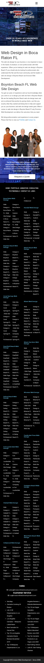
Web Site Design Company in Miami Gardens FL (37, 380)
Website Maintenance (34, 604)
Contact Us (31, 120)
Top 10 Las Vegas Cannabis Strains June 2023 (33, 621)
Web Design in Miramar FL (27, 400)
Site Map (10, 601)
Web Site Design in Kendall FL (27, 223)
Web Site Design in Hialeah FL (6, 519)
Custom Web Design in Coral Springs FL (16, 319)
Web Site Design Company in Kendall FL (36, 235)
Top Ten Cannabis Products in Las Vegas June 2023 (33, 639)
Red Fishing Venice (33, 645)
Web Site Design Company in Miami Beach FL (36, 288)
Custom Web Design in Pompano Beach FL (36, 506)
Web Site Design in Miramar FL (27, 408)
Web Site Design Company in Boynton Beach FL (16, 280)
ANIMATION (24, 188)
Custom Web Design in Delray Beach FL (16, 417)
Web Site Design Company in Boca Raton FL (16, 230)
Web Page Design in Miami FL (27, 327)
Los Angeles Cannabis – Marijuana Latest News (14, 621)
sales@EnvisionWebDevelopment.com (23, 590)
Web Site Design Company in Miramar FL (36, 420)
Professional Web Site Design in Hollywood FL (17, 553)
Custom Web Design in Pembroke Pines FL (36, 455)
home (8, 188)
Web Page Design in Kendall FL (27, 232)
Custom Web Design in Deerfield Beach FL (16, 366)
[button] (22, 176)
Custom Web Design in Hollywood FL (16, 567)
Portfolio (22, 120)
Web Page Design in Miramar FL (27, 417)
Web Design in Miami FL (27, 309)
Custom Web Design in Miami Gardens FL (37, 365)
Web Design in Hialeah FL (6, 510)
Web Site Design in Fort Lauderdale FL (7, 470)
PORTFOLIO (15, 188)
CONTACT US (25, 191)
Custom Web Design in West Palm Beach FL (36, 556)
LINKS (33, 191)
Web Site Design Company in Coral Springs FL (16, 334)
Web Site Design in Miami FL (27, 318)
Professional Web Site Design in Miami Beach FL (37, 259)
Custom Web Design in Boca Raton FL (16, 219)
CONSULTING (33, 188)
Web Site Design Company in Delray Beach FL (16, 431)
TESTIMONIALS (14, 191)
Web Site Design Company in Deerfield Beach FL (16, 381)
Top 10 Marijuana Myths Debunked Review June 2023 (33, 630)
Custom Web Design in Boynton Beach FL (16, 266)
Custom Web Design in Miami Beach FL (36, 274)
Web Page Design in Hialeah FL (6, 527)
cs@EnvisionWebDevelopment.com (23, 595)
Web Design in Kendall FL (27, 215)
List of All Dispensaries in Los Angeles (13, 613)
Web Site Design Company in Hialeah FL (16, 530)
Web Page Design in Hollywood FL (6, 573)
